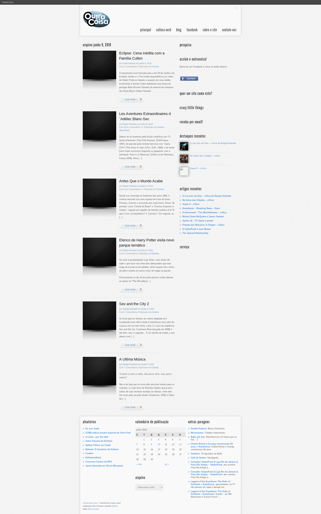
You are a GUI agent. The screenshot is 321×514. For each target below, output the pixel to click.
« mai (139, 464)
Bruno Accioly (93, 509)
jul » (167, 464)
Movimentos (197, 432)
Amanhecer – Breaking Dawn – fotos (201, 208)
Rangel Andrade (130, 309)
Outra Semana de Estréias (98, 441)
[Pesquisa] (236, 8)
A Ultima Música (132, 359)
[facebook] (192, 32)
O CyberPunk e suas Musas (196, 229)
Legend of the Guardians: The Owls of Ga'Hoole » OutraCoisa (210, 483)
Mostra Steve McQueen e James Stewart (203, 216)
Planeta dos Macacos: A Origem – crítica (203, 225)
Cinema (155, 66)
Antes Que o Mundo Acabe (141, 181)
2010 (149, 63)
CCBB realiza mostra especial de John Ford (108, 432)
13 (180, 444)
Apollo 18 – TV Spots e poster (197, 220)
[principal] (145, 32)
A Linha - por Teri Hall (96, 437)
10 (159, 444)
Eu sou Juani (92, 428)
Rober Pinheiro (130, 124)
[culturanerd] (163, 32)
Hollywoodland (93, 457)
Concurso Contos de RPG (98, 461)
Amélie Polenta (198, 428)
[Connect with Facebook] (189, 80)
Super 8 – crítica (198, 168)
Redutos (155, 253)
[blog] (179, 32)
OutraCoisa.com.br (90, 503)
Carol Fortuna (129, 63)
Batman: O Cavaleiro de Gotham (102, 449)
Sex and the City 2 (134, 304)
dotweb (115, 506)
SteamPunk (124, 130)
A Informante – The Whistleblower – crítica (204, 212)
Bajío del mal (197, 437)
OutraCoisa (7, 2)
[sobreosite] (210, 32)
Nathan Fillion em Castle (98, 445)
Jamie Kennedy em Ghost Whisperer (104, 465)
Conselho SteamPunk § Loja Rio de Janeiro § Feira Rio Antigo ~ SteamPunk (214, 463)
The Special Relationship (195, 233)
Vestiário (195, 453)
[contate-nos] (229, 32)
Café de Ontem (198, 457)
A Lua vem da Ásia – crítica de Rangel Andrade (213, 143)
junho (141, 63)
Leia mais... (131, 99)
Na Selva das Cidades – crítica (205, 155)
